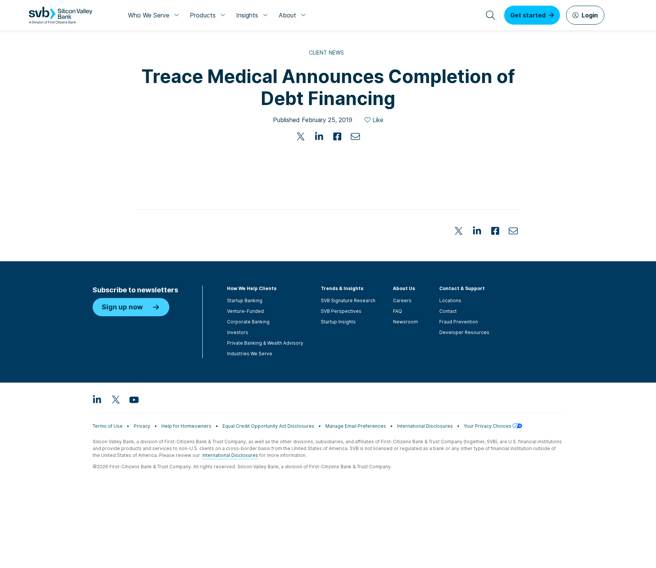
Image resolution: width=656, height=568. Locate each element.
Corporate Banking (248, 322)
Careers (402, 300)
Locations (450, 300)
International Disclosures (425, 426)
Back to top (567, 559)
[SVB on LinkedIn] (97, 399)
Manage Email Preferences (355, 426)
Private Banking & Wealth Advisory (265, 343)
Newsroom (405, 322)
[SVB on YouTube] (134, 399)
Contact (448, 311)
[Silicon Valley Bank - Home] (60, 15)
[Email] (355, 136)
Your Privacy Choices (488, 426)
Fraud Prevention (458, 322)
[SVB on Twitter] (115, 399)
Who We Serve (148, 15)
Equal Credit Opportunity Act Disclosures (268, 426)
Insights (247, 15)
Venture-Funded (245, 311)
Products (203, 15)
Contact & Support (462, 288)
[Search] (490, 15)
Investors (237, 332)
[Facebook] (337, 136)
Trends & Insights (342, 288)
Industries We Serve (249, 353)
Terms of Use (108, 426)
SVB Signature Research (348, 300)
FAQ (397, 311)
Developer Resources (464, 332)
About (287, 15)
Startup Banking (244, 300)
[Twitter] (301, 136)
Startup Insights (338, 322)
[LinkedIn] (319, 136)
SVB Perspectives (341, 311)
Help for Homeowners (186, 426)
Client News (326, 52)
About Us (404, 288)
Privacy (142, 426)
